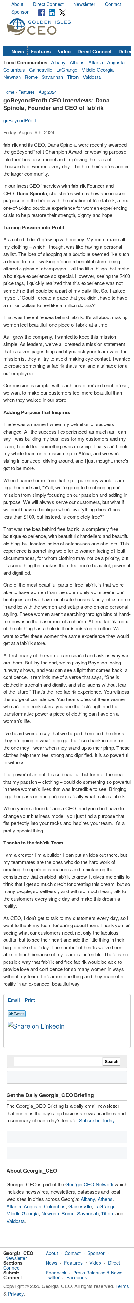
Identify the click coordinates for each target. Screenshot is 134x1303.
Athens (77, 62)
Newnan (12, 76)
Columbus (14, 69)
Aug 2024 (48, 92)
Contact (113, 4)
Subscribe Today (96, 1120)
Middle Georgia (97, 69)
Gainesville (40, 69)
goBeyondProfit (19, 120)
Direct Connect (48, 4)
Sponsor (20, 11)
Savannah (52, 76)
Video (64, 51)
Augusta (116, 62)
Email (14, 1000)
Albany (58, 62)
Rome (31, 76)
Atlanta (95, 62)
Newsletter (84, 4)
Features (41, 51)
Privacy (16, 1293)
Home (8, 92)
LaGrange (66, 69)
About (17, 4)
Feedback (56, 1272)
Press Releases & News (97, 1272)
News (17, 51)
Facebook (76, 1277)
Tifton (73, 76)
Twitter (53, 1277)
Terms (122, 1286)
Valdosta (92, 76)
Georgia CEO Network (89, 1184)
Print (30, 1000)
